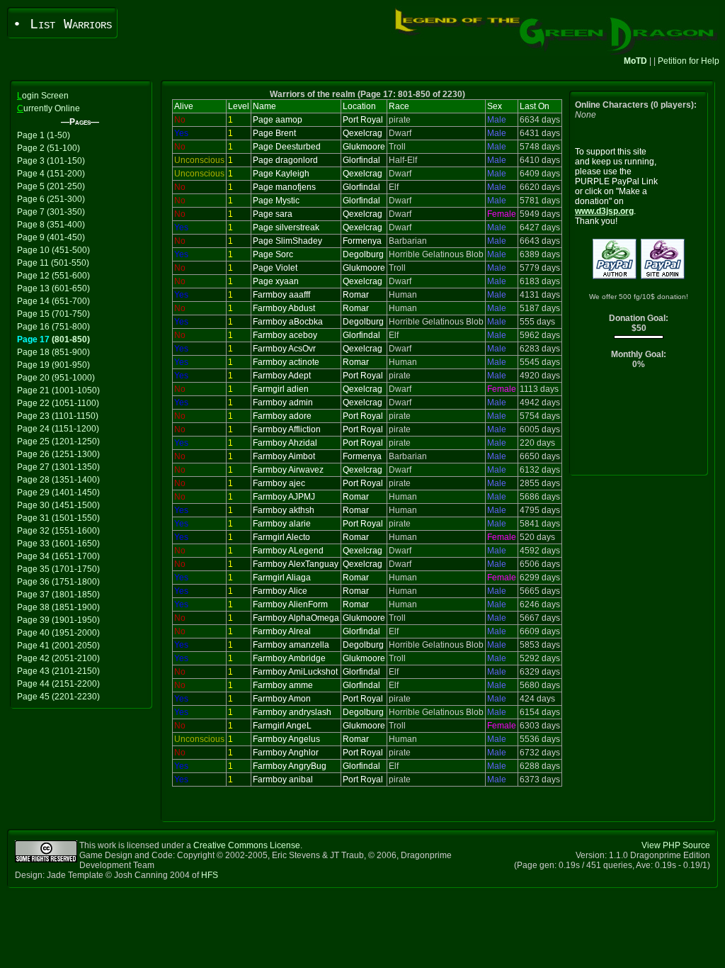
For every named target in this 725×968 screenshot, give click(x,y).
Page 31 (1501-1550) (58, 518)
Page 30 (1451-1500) (58, 505)
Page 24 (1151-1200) (58, 429)
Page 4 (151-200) (51, 174)
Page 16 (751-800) (53, 327)
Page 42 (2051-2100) (58, 658)
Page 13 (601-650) (53, 288)
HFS (209, 875)
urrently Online (48, 108)
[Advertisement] (639, 425)
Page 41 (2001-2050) (58, 646)
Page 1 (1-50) (43, 135)
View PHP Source (675, 845)
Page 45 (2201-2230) (58, 697)
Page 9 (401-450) (51, 237)
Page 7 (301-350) (51, 212)
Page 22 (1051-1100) (58, 403)
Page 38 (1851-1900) (58, 607)
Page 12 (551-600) (53, 276)
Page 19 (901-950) (53, 365)
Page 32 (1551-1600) (58, 531)
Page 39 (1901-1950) (58, 620)
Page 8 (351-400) (51, 225)
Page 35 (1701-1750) (58, 569)
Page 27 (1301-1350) (58, 467)
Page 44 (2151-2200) (58, 684)
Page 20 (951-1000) (56, 378)
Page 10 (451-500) (53, 250)
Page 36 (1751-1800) (58, 582)
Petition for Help (688, 61)
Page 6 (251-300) (51, 199)
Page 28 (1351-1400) (58, 480)
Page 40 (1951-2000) (58, 633)
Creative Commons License (246, 845)
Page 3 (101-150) (51, 161)
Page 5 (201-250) (51, 186)
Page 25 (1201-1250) (58, 441)
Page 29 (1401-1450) (58, 492)
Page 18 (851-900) (53, 352)
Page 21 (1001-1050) (58, 390)
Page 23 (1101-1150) (57, 416)
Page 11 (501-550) (53, 263)
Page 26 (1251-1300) (58, 454)
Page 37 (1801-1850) (58, 595)
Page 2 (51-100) (48, 148)
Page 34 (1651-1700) (58, 556)
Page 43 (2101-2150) (58, 671)
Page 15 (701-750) (53, 314)
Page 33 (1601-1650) (58, 543)
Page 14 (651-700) (53, 301)
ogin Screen (43, 96)
